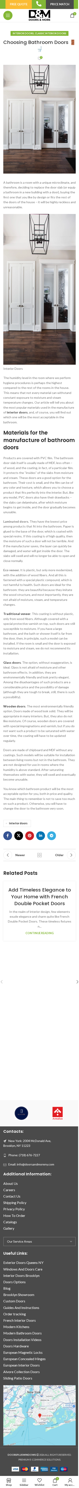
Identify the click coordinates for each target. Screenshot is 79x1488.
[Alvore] (21, 1113)
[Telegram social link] (51, 835)
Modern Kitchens (16, 1327)
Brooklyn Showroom (18, 1294)
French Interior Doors (19, 1320)
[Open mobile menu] (8, 15)
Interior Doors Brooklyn (21, 1275)
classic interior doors (50, 33)
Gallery (8, 1228)
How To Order (14, 1215)
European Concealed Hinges (24, 1359)
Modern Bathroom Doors (22, 1333)
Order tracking (14, 1314)
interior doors (17, 412)
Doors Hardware (16, 1346)
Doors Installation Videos (22, 1340)
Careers (9, 1190)
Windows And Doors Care (22, 1269)
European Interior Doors (21, 1365)
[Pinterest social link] (29, 835)
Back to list (39, 855)
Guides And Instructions (21, 1307)
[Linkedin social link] (40, 835)
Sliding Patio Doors (17, 1378)
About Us (10, 1183)
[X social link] (18, 835)
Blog (7, 1288)
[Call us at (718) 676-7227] (38, 3)
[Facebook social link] (7, 835)
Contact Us (11, 1196)
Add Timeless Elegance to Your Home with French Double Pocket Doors (39, 896)
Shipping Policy (14, 1202)
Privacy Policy (14, 1209)
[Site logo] (39, 15)
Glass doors (12, 662)
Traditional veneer (17, 614)
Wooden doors (14, 706)
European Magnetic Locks (23, 1352)
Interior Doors (23, 33)
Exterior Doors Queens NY (23, 1262)
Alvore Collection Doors (21, 1372)
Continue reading (39, 933)
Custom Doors (14, 1301)
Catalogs (10, 1222)
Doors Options (14, 1282)
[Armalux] (58, 1113)
